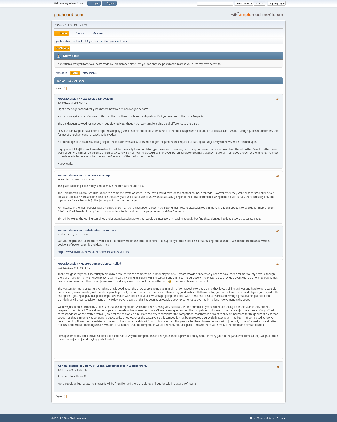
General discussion (70, 175)
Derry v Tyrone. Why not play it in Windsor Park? (116, 366)
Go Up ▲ (281, 418)
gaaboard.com (68, 14)
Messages (61, 72)
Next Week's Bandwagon (97, 98)
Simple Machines (78, 418)
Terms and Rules (265, 418)
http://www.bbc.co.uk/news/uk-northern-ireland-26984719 (93, 252)
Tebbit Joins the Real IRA (100, 230)
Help (252, 418)
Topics (74, 72)
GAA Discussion (68, 98)
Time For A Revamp (97, 175)
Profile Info (62, 48)
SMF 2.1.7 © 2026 (60, 418)
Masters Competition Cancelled (101, 263)
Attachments (90, 72)
